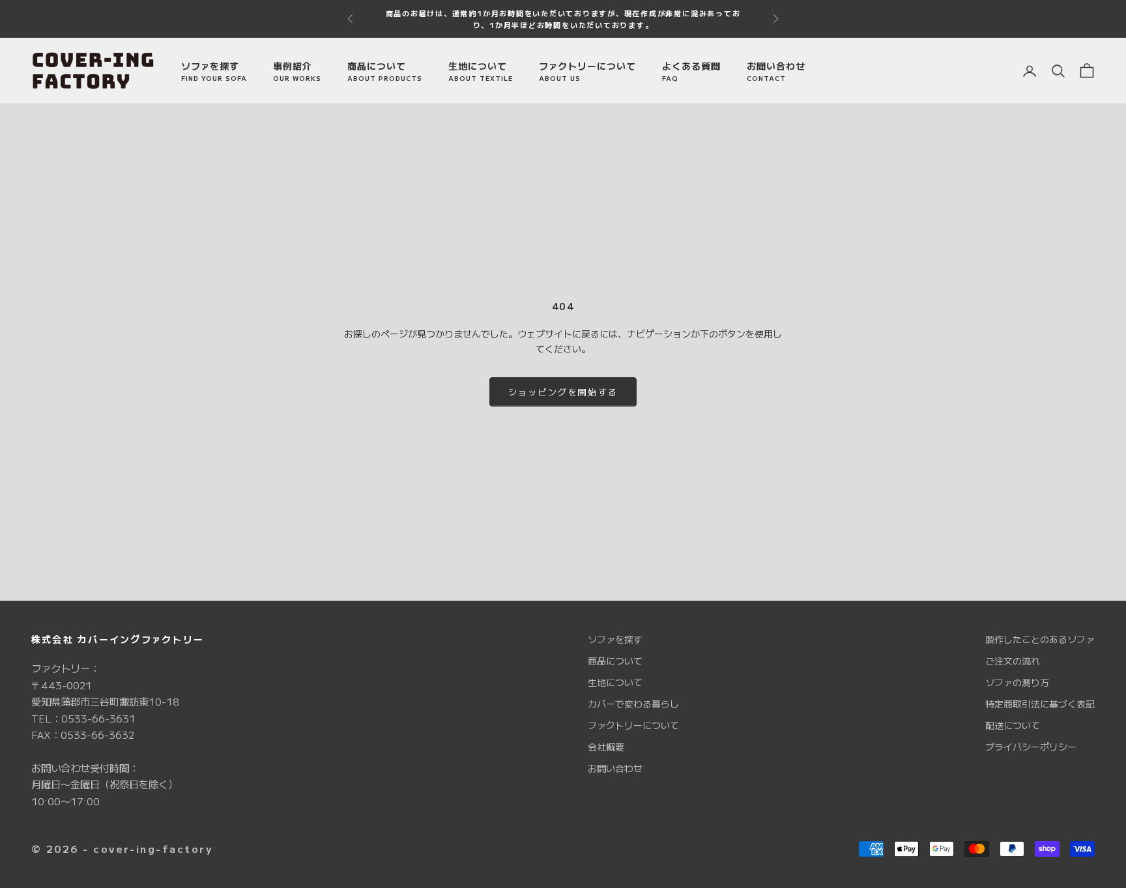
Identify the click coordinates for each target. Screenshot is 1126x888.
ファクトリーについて (587, 71)
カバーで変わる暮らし (633, 703)
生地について (480, 71)
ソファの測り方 (1017, 682)
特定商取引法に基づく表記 (1040, 703)
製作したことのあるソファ (1040, 639)
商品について (384, 71)
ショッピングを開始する (563, 392)
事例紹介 (297, 71)
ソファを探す (214, 71)
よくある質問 (691, 71)
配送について (1012, 725)
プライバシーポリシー (1030, 746)
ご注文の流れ (1012, 660)
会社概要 (606, 746)
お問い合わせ (776, 71)
